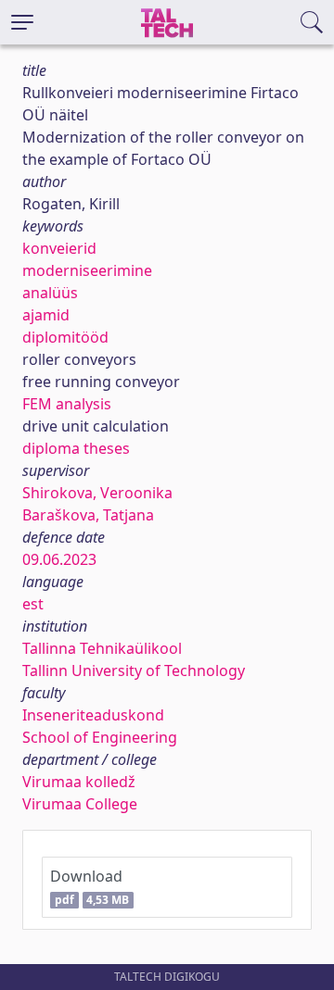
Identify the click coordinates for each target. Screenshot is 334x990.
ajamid (46, 315)
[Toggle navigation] (22, 22)
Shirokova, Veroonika (97, 492)
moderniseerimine (87, 270)
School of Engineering (99, 737)
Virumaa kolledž (78, 781)
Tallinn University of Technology (133, 670)
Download (89, 887)
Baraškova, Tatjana (88, 515)
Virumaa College (79, 804)
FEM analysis (66, 404)
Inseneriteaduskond (93, 715)
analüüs (50, 292)
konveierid (59, 248)
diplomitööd (65, 337)
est (33, 604)
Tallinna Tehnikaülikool (102, 648)
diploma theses (76, 448)
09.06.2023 (59, 559)
